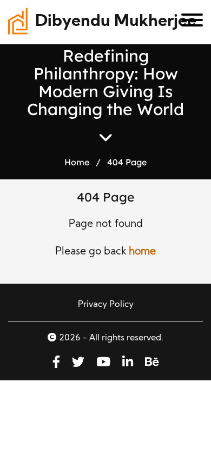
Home (76, 162)
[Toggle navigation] (188, 22)
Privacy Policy (106, 304)
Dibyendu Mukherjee (115, 22)
